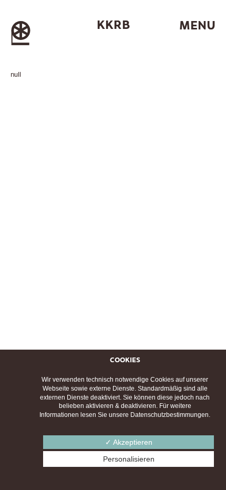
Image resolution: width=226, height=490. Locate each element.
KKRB (113, 24)
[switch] (183, 25)
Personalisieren (129, 459)
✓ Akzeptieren (128, 442)
